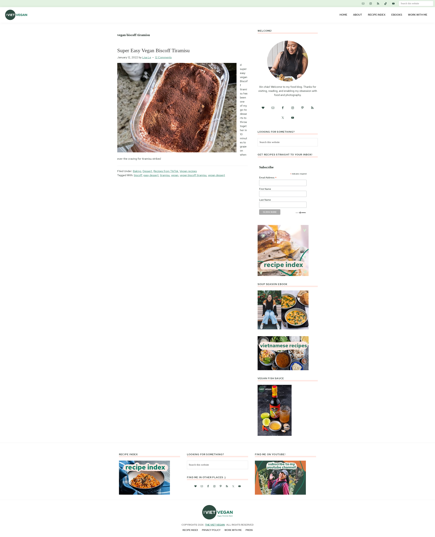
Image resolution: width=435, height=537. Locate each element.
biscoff (138, 175)
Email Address (267, 177)
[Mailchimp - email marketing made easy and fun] (301, 213)
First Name (265, 189)
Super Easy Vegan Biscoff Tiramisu (153, 50)
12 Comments (163, 57)
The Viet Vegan (215, 524)
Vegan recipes (188, 171)
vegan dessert (216, 175)
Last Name (265, 199)
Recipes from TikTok (165, 171)
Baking (137, 171)
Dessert (147, 171)
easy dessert (151, 175)
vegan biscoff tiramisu (193, 175)
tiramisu (165, 175)
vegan (174, 175)
